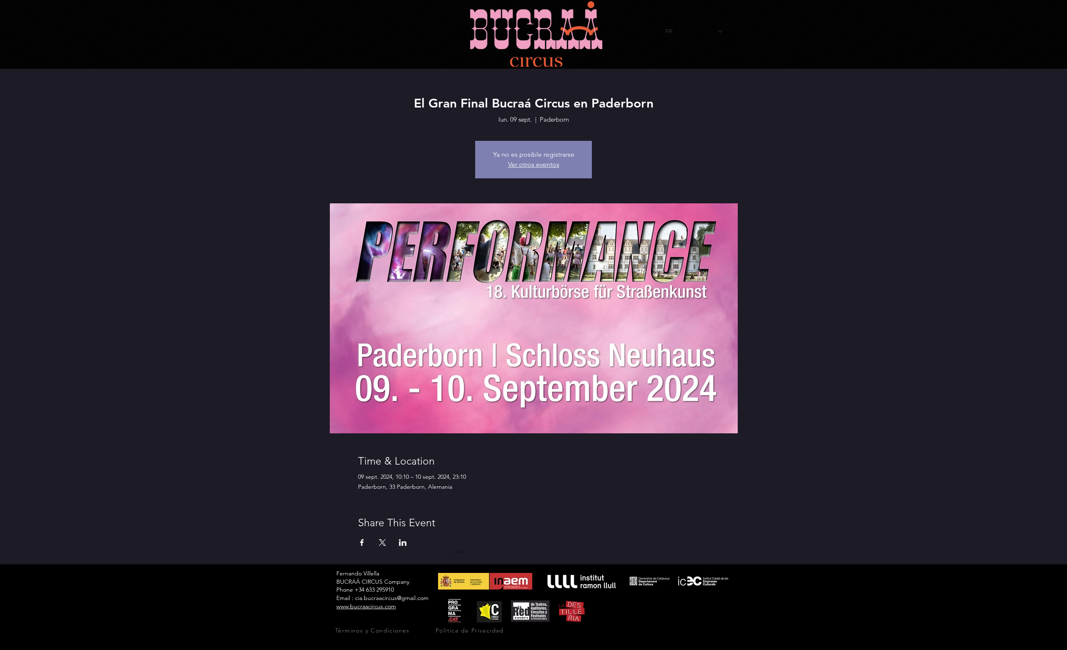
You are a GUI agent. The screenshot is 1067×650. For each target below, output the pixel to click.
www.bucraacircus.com (366, 606)
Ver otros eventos (533, 164)
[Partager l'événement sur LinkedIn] (403, 542)
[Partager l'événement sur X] (382, 542)
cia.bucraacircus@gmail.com (391, 598)
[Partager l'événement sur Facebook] (362, 542)
